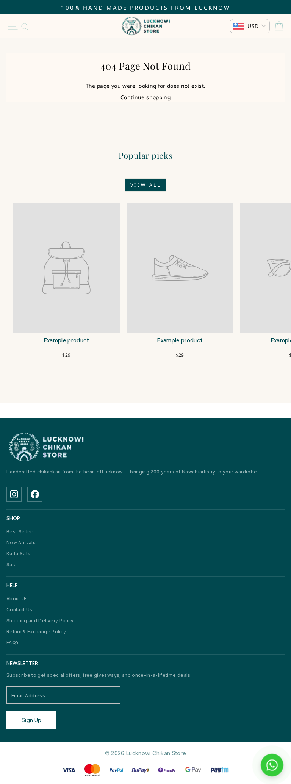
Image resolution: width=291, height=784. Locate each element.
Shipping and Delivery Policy (40, 620)
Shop (13, 518)
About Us (17, 598)
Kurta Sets (18, 553)
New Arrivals (21, 542)
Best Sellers (20, 531)
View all (145, 185)
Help (12, 585)
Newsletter (22, 663)
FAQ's (13, 642)
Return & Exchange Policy (36, 631)
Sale (11, 564)
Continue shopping (145, 97)
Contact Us (19, 609)
